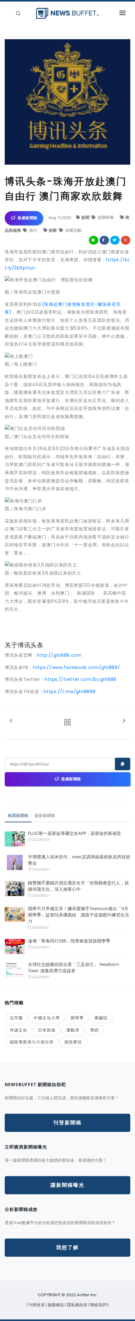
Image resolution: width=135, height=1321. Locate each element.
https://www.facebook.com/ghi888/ (76, 667)
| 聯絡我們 (97, 1305)
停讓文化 (18, 1030)
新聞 (85, 217)
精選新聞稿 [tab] (18, 815)
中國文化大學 (47, 1018)
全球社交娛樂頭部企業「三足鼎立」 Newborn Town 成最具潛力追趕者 (73, 967)
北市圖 (16, 1018)
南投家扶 (73, 1042)
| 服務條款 (55, 1305)
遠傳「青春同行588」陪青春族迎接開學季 (69, 941)
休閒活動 (73, 230)
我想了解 (67, 1247)
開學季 (77, 1018)
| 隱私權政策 (76, 1305)
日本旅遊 (47, 1030)
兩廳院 (101, 1018)
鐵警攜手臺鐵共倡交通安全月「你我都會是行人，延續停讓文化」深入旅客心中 (78, 886)
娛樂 (53, 230)
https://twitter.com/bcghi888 (80, 679)
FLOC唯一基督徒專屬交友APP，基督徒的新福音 (74, 833)
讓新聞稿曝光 (67, 1185)
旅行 (33, 230)
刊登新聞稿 (67, 1122)
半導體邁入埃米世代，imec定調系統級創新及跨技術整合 (79, 860)
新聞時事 (106, 217)
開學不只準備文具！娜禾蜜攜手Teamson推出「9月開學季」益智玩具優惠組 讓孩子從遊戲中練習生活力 (78, 914)
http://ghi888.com (59, 655)
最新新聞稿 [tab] (45, 815)
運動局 (72, 1030)
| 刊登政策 (36, 1305)
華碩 (94, 1030)
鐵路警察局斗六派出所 (32, 1042)
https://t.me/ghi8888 (69, 691)
